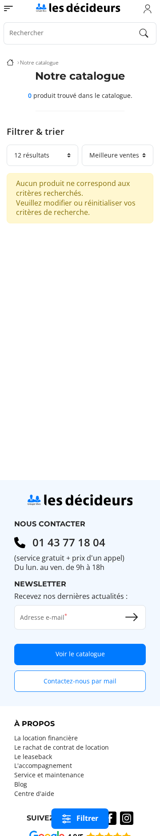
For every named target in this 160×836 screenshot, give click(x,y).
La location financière (46, 738)
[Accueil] (10, 63)
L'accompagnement (43, 765)
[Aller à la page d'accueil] (78, 7)
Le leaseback (33, 756)
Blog (20, 784)
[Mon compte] (147, 8)
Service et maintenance (49, 775)
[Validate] (131, 617)
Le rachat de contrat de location (61, 747)
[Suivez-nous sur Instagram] (126, 818)
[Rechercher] (144, 33)
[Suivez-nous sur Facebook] (109, 818)
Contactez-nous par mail (80, 681)
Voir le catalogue (80, 654)
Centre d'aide (34, 793)
